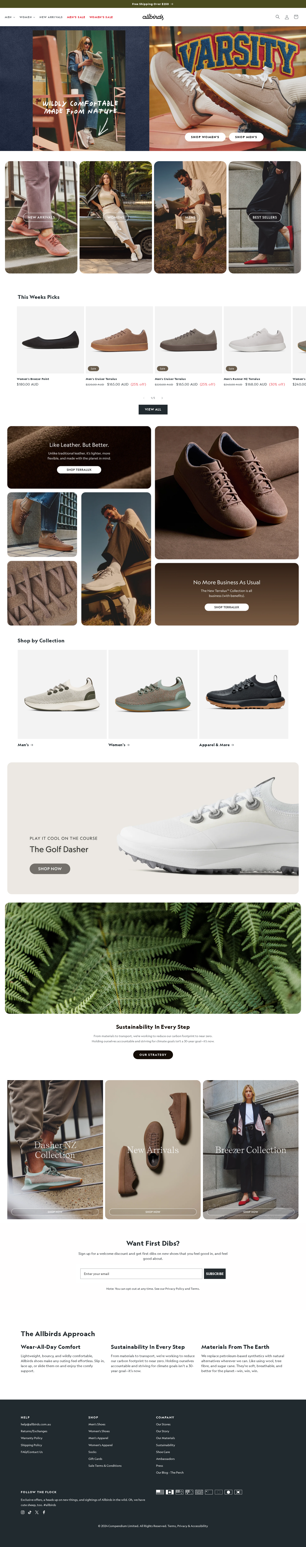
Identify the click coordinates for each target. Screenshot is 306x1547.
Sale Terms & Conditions (105, 1465)
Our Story (162, 1431)
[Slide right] (162, 398)
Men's (23, 744)
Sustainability (165, 1445)
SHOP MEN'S (246, 137)
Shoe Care (163, 1452)
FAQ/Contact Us (32, 1452)
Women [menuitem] (26, 17)
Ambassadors (165, 1458)
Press (159, 1465)
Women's (116, 744)
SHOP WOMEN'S (205, 137)
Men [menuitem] (8, 17)
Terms (195, 1288)
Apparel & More (214, 744)
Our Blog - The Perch (170, 1472)
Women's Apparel (100, 1445)
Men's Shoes (96, 1424)
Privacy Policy (174, 1288)
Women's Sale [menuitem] (101, 17)
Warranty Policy (31, 1438)
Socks (92, 1452)
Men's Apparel (98, 1438)
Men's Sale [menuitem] (76, 17)
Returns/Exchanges (34, 1431)
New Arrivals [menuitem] (51, 17)
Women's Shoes (99, 1431)
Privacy (182, 1526)
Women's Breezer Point (33, 379)
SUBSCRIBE (215, 1273)
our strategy (153, 1055)
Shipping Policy (31, 1445)
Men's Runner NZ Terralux (242, 379)
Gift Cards (95, 1458)
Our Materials (165, 1438)
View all (153, 409)
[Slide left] (143, 398)
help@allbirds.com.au (36, 1424)
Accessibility (199, 1526)
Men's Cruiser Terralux (101, 379)
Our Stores (163, 1424)
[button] (277, 16)
